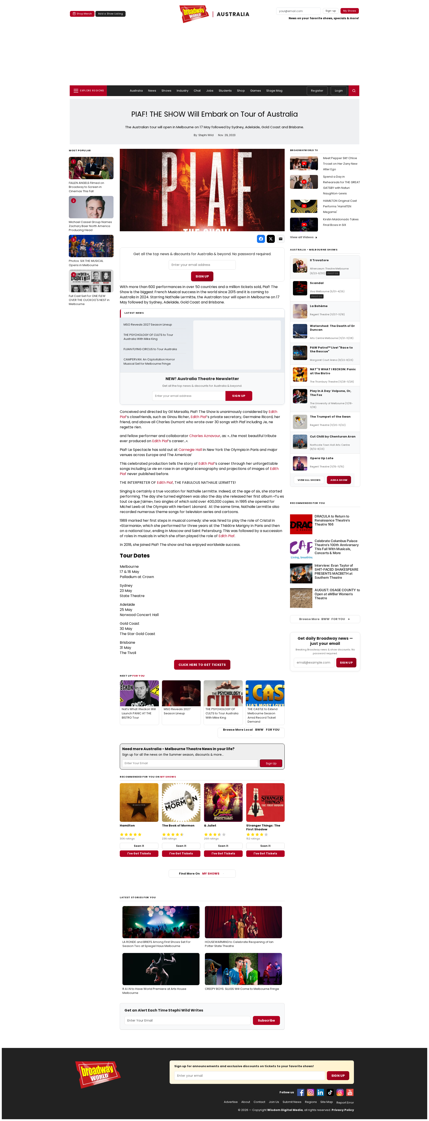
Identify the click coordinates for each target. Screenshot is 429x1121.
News (152, 90)
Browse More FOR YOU (322, 619)
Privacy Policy (343, 1110)
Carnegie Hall (190, 449)
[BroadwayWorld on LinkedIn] (320, 1092)
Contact (259, 1102)
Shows (166, 90)
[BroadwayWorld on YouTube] (350, 1092)
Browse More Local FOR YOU (251, 730)
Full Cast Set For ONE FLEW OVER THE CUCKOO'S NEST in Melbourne (89, 289)
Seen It (139, 846)
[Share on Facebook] (261, 239)
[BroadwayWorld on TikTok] (330, 1092)
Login (339, 90)
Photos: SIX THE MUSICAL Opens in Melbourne (86, 252)
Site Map (326, 1102)
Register (317, 90)
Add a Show (338, 480)
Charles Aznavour (204, 435)
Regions (311, 1102)
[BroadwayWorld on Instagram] (311, 1092)
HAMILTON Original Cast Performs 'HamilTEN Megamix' (340, 206)
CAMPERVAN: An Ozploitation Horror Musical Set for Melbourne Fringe (150, 362)
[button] (354, 90)
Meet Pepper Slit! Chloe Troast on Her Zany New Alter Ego (340, 163)
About (245, 1102)
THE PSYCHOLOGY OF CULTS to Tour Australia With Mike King (149, 337)
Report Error (345, 1103)
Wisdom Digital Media (285, 1110)
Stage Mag (274, 90)
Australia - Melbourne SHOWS (314, 249)
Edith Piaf (199, 416)
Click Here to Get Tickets (202, 665)
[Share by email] (281, 239)
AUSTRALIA (233, 14)
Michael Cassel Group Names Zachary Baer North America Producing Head (90, 215)
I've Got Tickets (139, 853)
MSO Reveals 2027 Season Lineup (148, 325)
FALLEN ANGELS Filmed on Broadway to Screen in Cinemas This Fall (86, 176)
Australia (136, 90)
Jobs (210, 90)
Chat (197, 90)
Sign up (346, 662)
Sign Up (202, 276)
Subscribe (266, 1020)
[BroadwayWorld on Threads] (340, 1092)
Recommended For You (307, 503)
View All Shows (309, 480)
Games (255, 90)
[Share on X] (271, 239)
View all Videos (302, 237)
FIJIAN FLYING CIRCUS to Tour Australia (150, 349)
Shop (241, 90)
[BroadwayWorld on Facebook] (301, 1092)
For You (138, 675)
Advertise (231, 1102)
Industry (182, 90)
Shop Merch (84, 13)
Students (225, 90)
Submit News (292, 1102)
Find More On (199, 873)
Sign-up (331, 11)
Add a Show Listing (110, 13)
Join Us (274, 1102)
